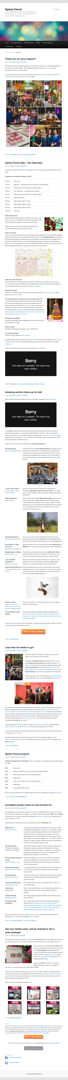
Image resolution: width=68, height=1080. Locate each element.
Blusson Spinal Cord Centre (40, 1031)
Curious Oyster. (17, 295)
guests (24, 154)
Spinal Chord (13, 9)
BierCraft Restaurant (35, 903)
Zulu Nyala (11, 500)
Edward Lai (57, 678)
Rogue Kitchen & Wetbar (41, 614)
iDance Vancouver (12, 564)
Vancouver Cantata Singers (50, 435)
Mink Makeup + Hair (14, 862)
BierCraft (57, 956)
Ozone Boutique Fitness (15, 451)
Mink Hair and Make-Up (15, 549)
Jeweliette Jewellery (45, 709)
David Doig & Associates (40, 724)
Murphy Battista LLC (11, 726)
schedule (42, 384)
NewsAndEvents (14, 154)
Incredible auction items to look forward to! (28, 804)
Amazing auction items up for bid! (23, 392)
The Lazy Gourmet (49, 292)
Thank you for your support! (20, 58)
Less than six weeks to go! (19, 647)
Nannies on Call (27, 711)
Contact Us (19, 46)
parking (31, 384)
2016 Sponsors (9, 46)
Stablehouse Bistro (32, 909)
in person (27, 335)
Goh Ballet (17, 608)
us (10, 344)
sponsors (49, 68)
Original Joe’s (35, 616)
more (52, 909)
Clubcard (44, 903)
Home (7, 42)
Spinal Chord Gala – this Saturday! (24, 162)
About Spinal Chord (16, 42)
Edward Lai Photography (46, 74)
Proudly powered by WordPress (34, 1074)
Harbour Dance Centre (46, 616)
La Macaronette (39, 312)
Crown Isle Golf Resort (14, 869)
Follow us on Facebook (15, 1057)
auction (12, 920)
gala (27, 384)
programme (36, 384)
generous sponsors (35, 286)
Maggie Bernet (11, 898)
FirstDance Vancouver (14, 539)
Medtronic (19, 724)
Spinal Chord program (17, 753)
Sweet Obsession (10, 314)
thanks (34, 154)
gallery (23, 77)
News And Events (28, 42)
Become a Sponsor (48, 42)
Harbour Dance (43, 909)
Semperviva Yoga (40, 711)
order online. (46, 1033)
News (16, 796)
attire (24, 384)
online (21, 335)
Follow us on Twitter (14, 1062)
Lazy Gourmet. (23, 314)
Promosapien (32, 907)
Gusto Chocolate (29, 312)
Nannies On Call (13, 554)
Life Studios (42, 348)
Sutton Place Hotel (28, 614)
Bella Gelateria (19, 312)
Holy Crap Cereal (49, 905)
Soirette (49, 907)
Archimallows (11, 312)
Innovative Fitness (13, 877)
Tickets (38, 42)
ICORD (35, 339)
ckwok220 (18, 52)
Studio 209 (52, 614)
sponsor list (33, 971)
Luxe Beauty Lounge (46, 956)
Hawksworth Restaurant (36, 905)
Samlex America (12, 830)
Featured (12, 796)
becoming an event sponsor (53, 1043)
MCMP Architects (25, 726)
